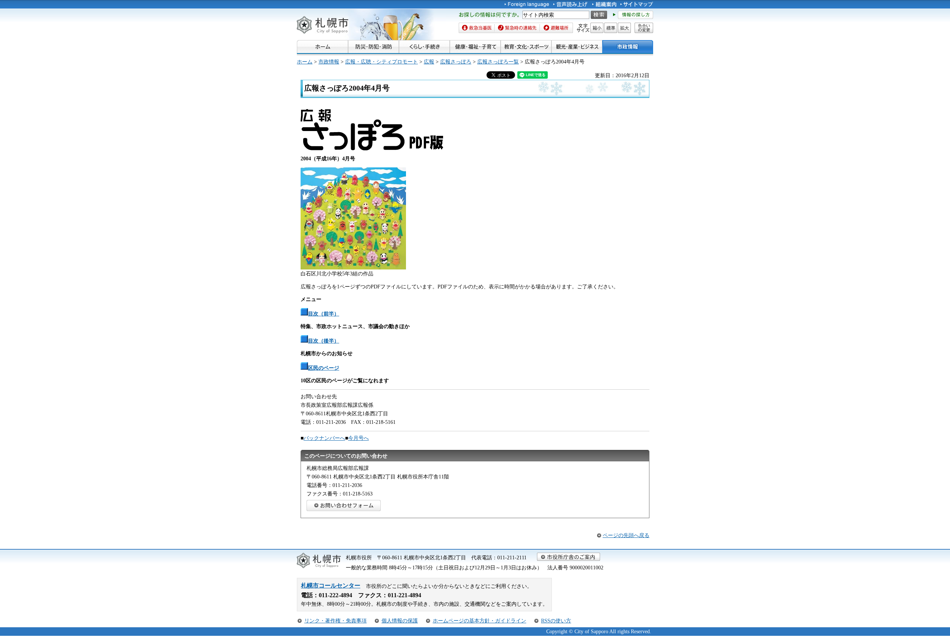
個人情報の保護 (399, 621)
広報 (429, 62)
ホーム (304, 62)
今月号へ (358, 438)
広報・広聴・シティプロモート (381, 62)
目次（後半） (323, 341)
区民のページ (323, 368)
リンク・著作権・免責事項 (335, 621)
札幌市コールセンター (330, 585)
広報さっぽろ (455, 62)
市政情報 (328, 62)
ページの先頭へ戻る (626, 535)
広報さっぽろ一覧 (498, 62)
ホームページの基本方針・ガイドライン (479, 621)
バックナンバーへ (324, 438)
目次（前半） (323, 314)
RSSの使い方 (556, 621)
